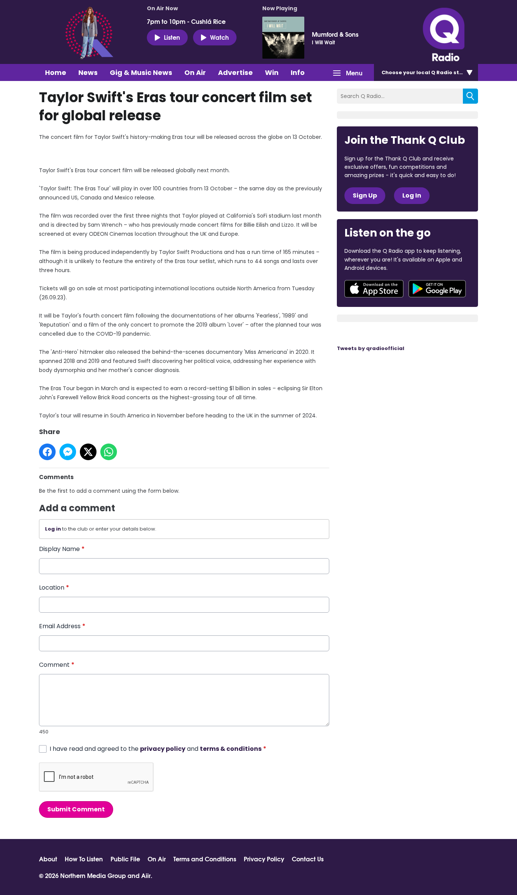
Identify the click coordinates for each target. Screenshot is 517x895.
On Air (195, 72)
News (88, 72)
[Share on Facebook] (47, 452)
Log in (53, 528)
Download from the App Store (373, 288)
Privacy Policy (264, 858)
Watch (219, 37)
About (48, 858)
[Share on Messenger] (67, 452)
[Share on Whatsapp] (108, 452)
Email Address (62, 626)
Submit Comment (76, 809)
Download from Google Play (437, 288)
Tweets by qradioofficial (370, 348)
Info (298, 72)
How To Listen (84, 858)
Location (54, 587)
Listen (172, 37)
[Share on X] (88, 452)
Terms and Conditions (204, 858)
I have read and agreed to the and (158, 748)
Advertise (235, 72)
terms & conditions (231, 748)
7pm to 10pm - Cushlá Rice (186, 21)
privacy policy (162, 748)
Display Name (62, 549)
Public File (125, 858)
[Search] (470, 96)
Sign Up (365, 195)
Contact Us (308, 858)
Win (272, 72)
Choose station (428, 72)
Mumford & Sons (335, 34)
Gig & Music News (141, 72)
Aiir (146, 875)
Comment (57, 664)
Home (55, 72)
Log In (411, 195)
